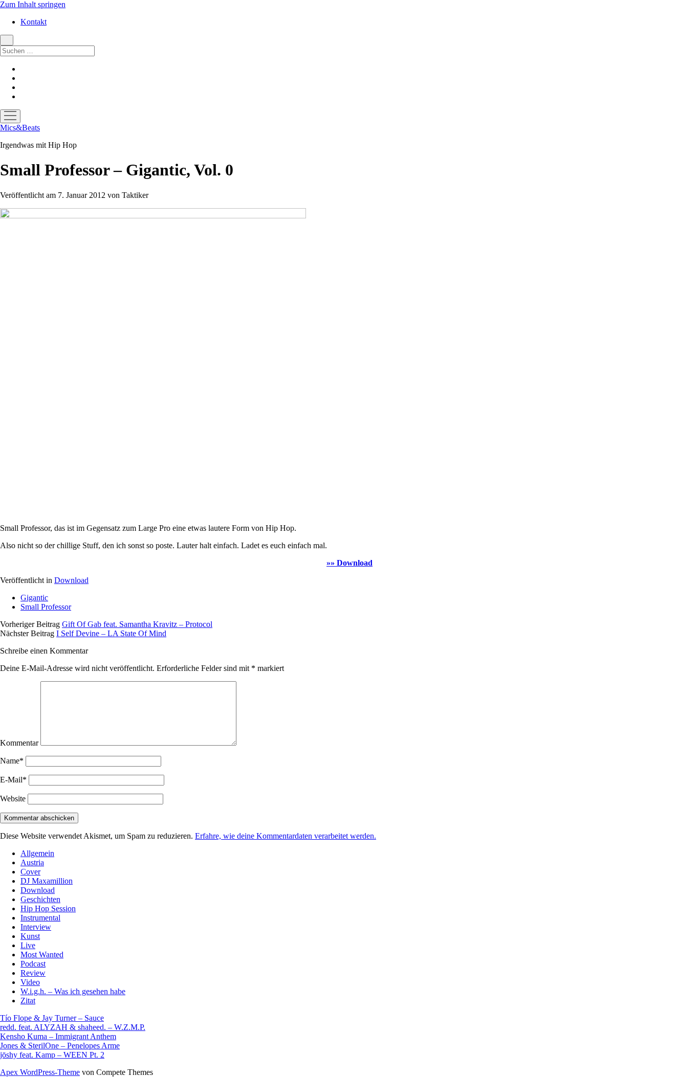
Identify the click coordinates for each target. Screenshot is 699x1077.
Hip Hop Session (48, 908)
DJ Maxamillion (46, 881)
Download (71, 580)
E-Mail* (13, 779)
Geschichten (40, 899)
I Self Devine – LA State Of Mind (111, 633)
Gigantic (34, 597)
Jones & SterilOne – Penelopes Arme (60, 1045)
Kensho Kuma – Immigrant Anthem (58, 1036)
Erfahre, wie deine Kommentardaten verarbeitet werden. (285, 836)
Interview (35, 927)
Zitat (27, 1000)
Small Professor (45, 606)
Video (30, 982)
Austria (32, 862)
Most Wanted (41, 954)
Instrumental (40, 917)
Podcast (33, 963)
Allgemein (37, 853)
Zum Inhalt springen (32, 4)
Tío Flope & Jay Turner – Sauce (52, 1018)
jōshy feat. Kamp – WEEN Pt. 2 (52, 1054)
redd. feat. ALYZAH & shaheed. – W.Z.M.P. (72, 1027)
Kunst (30, 936)
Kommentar (19, 742)
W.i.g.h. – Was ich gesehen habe (72, 991)
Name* (12, 760)
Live (27, 945)
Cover (30, 871)
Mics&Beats (20, 127)
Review (33, 973)
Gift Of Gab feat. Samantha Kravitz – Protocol (137, 624)
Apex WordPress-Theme (40, 1072)
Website (13, 798)
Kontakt (33, 21)
